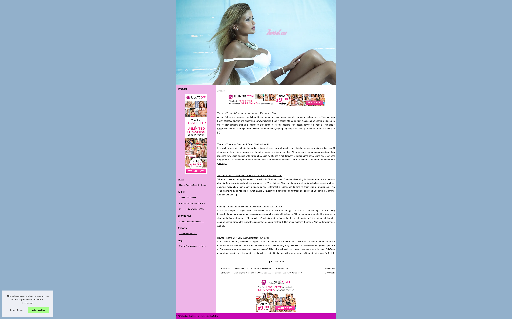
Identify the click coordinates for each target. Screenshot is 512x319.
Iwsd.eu (185, 316)
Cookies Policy (212, 316)
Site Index (201, 316)
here (219, 129)
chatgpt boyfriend (274, 222)
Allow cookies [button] (38, 310)
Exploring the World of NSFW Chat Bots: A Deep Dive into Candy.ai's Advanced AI (268, 273)
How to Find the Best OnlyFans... (193, 185)
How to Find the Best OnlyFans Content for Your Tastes (243, 238)
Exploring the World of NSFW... (192, 209)
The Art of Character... (188, 197)
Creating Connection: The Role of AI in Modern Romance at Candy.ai (249, 207)
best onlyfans (260, 253)
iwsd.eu (221, 91)
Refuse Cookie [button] (16, 310)
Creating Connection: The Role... (193, 203)
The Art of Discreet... (188, 234)
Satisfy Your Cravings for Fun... (192, 246)
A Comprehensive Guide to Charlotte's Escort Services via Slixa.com (249, 175)
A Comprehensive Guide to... (191, 221)
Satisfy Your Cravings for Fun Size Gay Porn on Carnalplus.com (261, 268)
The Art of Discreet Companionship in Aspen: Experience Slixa (246, 113)
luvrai (220, 163)
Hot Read (192, 316)
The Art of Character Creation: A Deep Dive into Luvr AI (243, 144)
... (218, 132)
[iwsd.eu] (256, 42)
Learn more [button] (27, 303)
